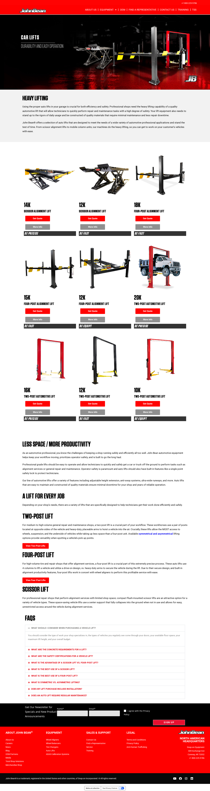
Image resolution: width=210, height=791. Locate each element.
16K (27, 390)
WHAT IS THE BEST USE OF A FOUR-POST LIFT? (54, 676)
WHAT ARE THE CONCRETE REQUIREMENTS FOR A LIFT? (58, 649)
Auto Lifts (50, 750)
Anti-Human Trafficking (137, 747)
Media (8, 758)
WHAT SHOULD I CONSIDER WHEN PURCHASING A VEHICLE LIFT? (63, 628)
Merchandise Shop (14, 765)
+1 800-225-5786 (189, 3)
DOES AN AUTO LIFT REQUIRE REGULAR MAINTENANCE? (59, 695)
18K (137, 205)
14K (27, 205)
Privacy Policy (133, 743)
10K (137, 390)
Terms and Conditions (136, 740)
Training (183, 9)
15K (27, 298)
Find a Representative (142, 9)
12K (82, 205)
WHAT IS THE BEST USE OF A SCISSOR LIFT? (53, 669)
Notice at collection (92, 788)
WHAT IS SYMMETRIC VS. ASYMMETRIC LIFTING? (55, 682)
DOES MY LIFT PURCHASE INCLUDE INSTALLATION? (56, 689)
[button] (105, 628)
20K (137, 298)
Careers (9, 743)
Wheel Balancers (53, 743)
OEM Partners (12, 754)
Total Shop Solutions (15, 761)
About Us (90, 9)
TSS (194, 9)
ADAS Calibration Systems (57, 754)
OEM (122, 9)
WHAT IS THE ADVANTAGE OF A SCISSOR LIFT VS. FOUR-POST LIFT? (64, 662)
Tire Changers (52, 747)
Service (89, 747)
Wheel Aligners (52, 740)
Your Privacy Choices (109, 788)
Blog (8, 750)
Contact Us (167, 9)
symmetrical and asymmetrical (156, 533)
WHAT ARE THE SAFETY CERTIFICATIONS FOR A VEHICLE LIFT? (62, 656)
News (8, 747)
